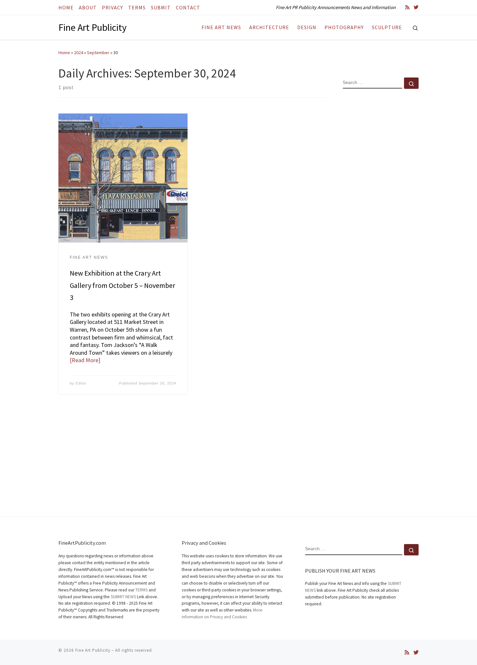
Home (64, 52)
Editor (81, 383)
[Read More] (85, 360)
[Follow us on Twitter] (416, 7)
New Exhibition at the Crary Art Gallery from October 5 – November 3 (122, 285)
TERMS (141, 590)
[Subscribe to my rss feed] (407, 7)
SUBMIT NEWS (123, 597)
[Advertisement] (381, 198)
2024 (78, 52)
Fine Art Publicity (92, 650)
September (98, 52)
